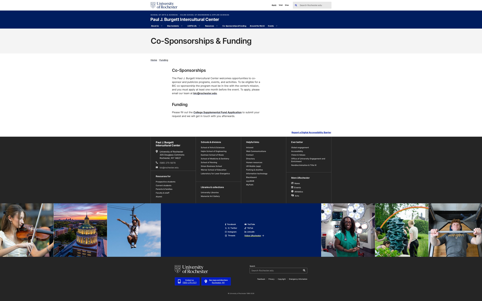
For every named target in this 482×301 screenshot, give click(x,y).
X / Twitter (232, 228)
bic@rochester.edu (205, 93)
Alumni (159, 196)
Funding (163, 60)
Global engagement (300, 147)
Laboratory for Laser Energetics (215, 173)
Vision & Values (298, 155)
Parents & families (164, 189)
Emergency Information (298, 279)
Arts (297, 195)
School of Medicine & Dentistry (215, 158)
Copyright (282, 279)
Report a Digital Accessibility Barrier (311, 132)
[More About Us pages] (162, 26)
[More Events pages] (277, 26)
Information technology (256, 173)
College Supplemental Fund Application (217, 112)
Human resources (254, 162)
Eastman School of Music (212, 155)
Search (252, 266)
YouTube (251, 224)
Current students (163, 185)
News (297, 183)
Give (287, 5)
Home (154, 60)
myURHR (250, 181)
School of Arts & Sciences (164, 15)
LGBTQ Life (192, 26)
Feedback (261, 279)
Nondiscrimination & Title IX (303, 165)
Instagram (232, 231)
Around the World (257, 26)
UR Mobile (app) (253, 166)
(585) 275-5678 (167, 162)
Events (271, 26)
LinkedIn (251, 231)
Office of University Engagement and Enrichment (308, 160)
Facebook (231, 224)
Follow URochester (253, 235)
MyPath (249, 184)
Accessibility (297, 151)
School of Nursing (209, 162)
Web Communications (256, 151)
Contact (250, 155)
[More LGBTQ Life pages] (199, 26)
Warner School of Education (213, 169)
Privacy (271, 279)
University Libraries (210, 192)
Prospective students (165, 181)
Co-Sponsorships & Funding (234, 26)
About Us (155, 26)
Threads (231, 235)
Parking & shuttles (254, 169)
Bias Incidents (173, 26)
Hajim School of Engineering (213, 151)
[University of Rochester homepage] (164, 5)
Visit (281, 5)
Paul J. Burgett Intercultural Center (184, 19)
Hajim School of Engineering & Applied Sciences (204, 15)
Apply (274, 5)
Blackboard (251, 177)
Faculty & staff (162, 193)
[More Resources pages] (217, 26)
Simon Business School (211, 166)
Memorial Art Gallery (210, 196)
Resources (209, 26)
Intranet (249, 147)
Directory (250, 158)
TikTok (250, 228)
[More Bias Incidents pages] (182, 26)
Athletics (298, 191)
